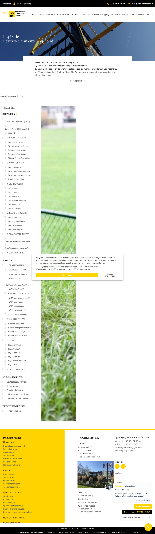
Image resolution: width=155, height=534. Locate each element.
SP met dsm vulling (16, 331)
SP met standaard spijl (17, 335)
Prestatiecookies (45, 269)
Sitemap (135, 532)
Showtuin (140, 14)
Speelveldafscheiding (16, 390)
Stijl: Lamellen (14, 196)
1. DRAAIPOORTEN (15, 265)
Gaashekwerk (9, 452)
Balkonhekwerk (10, 462)
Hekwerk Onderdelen (12, 458)
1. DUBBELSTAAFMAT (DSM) (17, 121)
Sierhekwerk (8, 455)
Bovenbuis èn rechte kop (19, 171)
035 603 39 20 (118, 3)
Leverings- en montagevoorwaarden (92, 532)
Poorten (49, 14)
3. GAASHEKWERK (15, 163)
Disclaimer (51, 532)
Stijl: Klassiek (13, 188)
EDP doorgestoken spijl (19, 274)
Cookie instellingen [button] (110, 275)
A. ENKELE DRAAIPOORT (18, 270)
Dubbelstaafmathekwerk (14, 446)
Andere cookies (83, 269)
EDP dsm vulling (16, 278)
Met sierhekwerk (15, 217)
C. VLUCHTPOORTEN (17, 314)
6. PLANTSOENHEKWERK (18, 234)
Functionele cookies (68, 267)
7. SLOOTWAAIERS (15, 253)
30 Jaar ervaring (85, 495)
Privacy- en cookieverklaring (31, 532)
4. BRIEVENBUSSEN (16, 369)
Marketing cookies (65, 269)
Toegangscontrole (11, 487)
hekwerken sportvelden (21, 512)
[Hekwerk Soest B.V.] (17, 14)
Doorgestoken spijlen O (18, 150)
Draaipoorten (9, 474)
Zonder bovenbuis (16, 179)
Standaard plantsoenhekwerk (17, 241)
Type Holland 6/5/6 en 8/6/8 (17, 129)
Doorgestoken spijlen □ (18, 154)
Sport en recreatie (12, 492)
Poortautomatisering (12, 484)
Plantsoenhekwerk (11, 465)
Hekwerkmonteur (87, 509)
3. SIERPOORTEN (15, 340)
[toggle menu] (4, 13)
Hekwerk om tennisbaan (18, 394)
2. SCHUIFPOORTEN (16, 319)
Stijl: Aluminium (14, 208)
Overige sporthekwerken (18, 398)
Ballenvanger (13, 386)
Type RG (11, 133)
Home (3, 96)
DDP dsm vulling (16, 302)
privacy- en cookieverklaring (91, 263)
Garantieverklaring (66, 532)
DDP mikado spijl (16, 306)
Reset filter (9, 108)
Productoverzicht (117, 14)
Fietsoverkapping (101, 14)
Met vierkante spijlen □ (18, 146)
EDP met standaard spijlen (17, 285)
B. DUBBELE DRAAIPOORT (19, 293)
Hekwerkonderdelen (84, 14)
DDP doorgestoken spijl (19, 298)
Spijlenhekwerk (10, 449)
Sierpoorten (8, 477)
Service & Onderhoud (87, 502)
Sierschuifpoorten (16, 324)
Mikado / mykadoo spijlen (19, 158)
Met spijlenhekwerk (16, 221)
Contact (149, 14)
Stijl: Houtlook (14, 204)
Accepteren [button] (67, 275)
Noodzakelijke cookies (90, 267)
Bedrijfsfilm (83, 499)
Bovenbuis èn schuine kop (19, 175)
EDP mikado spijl (16, 289)
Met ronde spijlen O (16, 142)
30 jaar (20, 3)
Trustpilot (6, 3)
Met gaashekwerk (15, 229)
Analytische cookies (46, 267)
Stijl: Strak (12, 192)
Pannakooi (8, 499)
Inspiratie (131, 14)
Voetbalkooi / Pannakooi (18, 382)
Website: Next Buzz (89, 528)
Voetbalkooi (8, 496)
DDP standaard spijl (17, 310)
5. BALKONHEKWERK (17, 213)
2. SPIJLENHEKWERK (17, 138)
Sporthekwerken (64, 14)
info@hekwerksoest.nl (142, 3)
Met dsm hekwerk (15, 225)
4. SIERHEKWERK (15, 184)
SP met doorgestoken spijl (19, 328)
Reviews (119, 473)
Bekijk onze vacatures (87, 506)
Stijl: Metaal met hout (17, 200)
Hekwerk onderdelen (13, 517)
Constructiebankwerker (90, 511)
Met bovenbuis (14, 167)
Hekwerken (37, 14)
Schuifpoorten (9, 480)
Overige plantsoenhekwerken (17, 248)
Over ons (82, 492)
